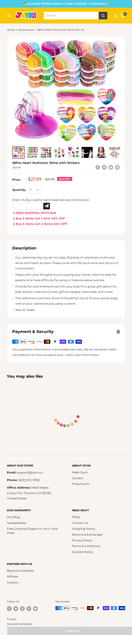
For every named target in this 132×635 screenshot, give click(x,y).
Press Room (80, 484)
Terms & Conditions (86, 546)
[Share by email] (117, 167)
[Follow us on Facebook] (9, 608)
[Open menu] (8, 15)
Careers (77, 478)
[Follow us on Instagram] (22, 608)
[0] (122, 16)
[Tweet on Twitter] (110, 167)
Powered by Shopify (19, 624)
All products (26, 29)
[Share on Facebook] (97, 167)
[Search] (103, 15)
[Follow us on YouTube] (35, 608)
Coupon (13, 582)
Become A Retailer (20, 570)
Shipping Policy (83, 528)
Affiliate (12, 576)
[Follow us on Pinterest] (28, 608)
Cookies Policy (82, 552)
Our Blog (13, 517)
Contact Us (80, 523)
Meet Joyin (80, 472)
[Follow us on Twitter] (15, 608)
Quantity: (19, 189)
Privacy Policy (82, 540)
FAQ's (76, 517)
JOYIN (16, 167)
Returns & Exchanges (87, 534)
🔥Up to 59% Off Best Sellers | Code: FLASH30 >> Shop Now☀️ (66, 3)
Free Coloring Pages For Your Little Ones (32, 531)
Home (11, 29)
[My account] (115, 15)
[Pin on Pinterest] (104, 167)
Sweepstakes (16, 523)
